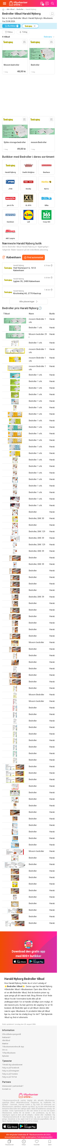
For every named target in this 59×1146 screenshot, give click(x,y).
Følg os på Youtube (10, 1074)
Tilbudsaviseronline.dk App (13, 1047)
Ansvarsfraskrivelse (12, 1137)
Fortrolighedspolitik (44, 1137)
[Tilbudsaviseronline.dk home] (18, 3)
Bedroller (20, 9)
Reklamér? (6, 1037)
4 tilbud (6, 37)
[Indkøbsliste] (47, 3)
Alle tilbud (10, 9)
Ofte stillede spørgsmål (11, 1034)
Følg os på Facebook (10, 1068)
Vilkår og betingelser (28, 1137)
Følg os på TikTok (9, 1077)
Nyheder (5, 1056)
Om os (4, 1050)
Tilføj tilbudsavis (9, 1053)
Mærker (5, 1044)
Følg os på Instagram (10, 1071)
